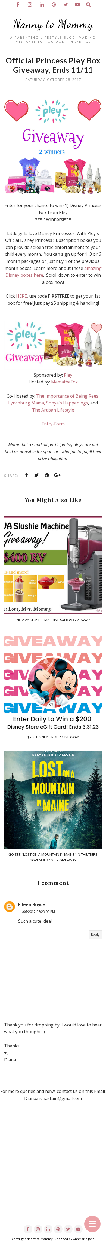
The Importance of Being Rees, (67, 396)
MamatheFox (64, 382)
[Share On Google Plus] (57, 475)
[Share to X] (36, 475)
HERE (21, 296)
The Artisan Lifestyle (53, 410)
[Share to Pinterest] (47, 475)
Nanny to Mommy (53, 24)
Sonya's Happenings (67, 403)
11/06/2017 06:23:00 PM (36, 911)
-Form (58, 424)
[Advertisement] (53, 1169)
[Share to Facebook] (26, 475)
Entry (47, 424)
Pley (68, 375)
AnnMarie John (84, 1239)
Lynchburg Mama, (26, 403)
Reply (95, 934)
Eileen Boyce (31, 904)
